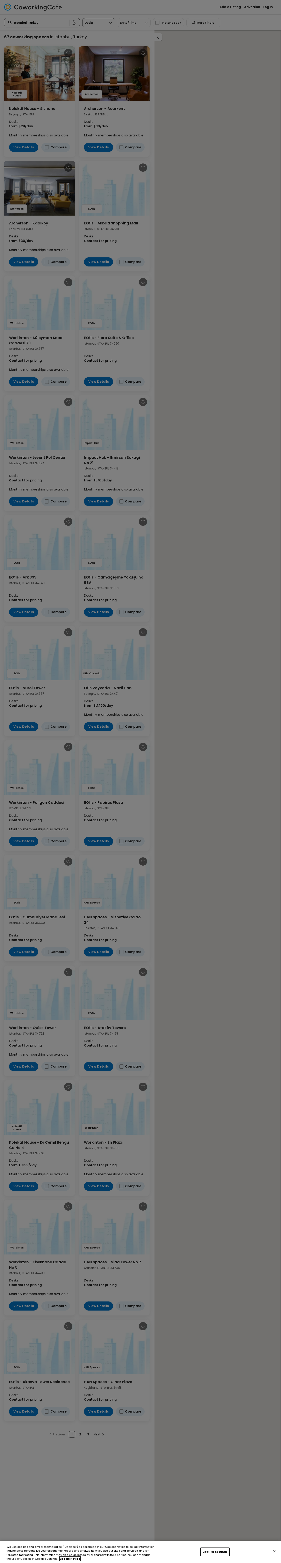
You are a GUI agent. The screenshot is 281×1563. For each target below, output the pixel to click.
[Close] (274, 1551)
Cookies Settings (215, 1552)
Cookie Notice (70, 1559)
